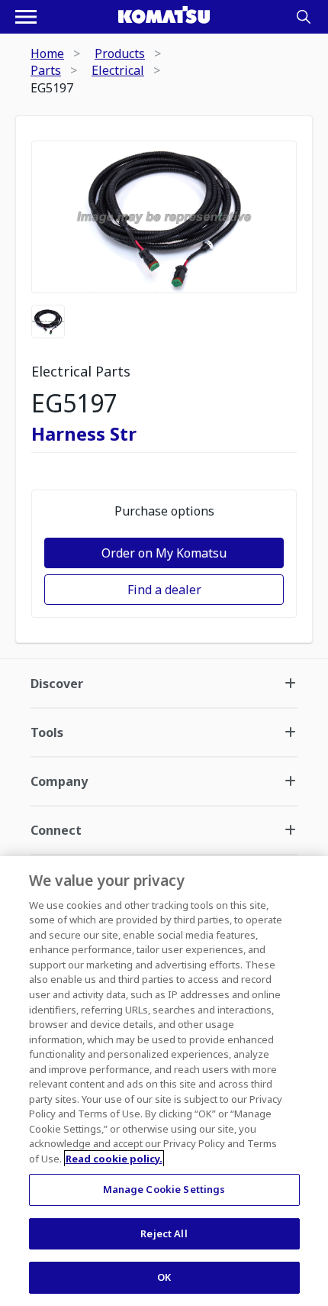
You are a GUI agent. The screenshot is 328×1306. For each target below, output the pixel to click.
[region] (164, 1081)
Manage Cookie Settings (164, 1189)
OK (164, 1277)
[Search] (303, 17)
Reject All (163, 1233)
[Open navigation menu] (26, 16)
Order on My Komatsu (164, 553)
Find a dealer (164, 589)
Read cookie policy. (114, 1158)
